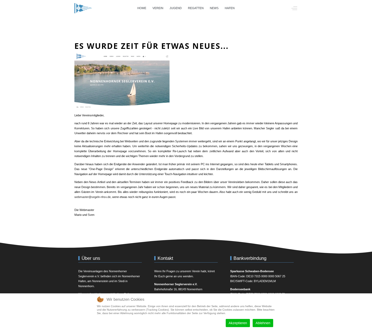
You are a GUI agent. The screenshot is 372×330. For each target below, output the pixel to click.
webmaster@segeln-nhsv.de (92, 197)
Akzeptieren (238, 323)
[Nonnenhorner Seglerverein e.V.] (83, 8)
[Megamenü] (243, 8)
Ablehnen (263, 323)
